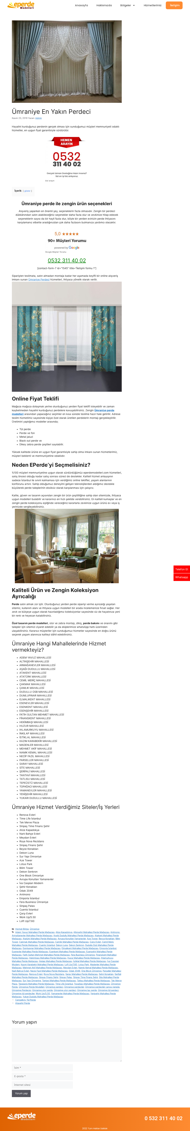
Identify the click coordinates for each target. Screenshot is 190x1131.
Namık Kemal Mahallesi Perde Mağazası (98, 967)
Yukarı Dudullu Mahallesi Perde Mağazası (43, 996)
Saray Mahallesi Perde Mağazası (81, 974)
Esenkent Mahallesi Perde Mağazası (67, 951)
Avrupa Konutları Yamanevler (72, 938)
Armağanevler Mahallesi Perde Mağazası (32, 935)
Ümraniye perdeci (54, 987)
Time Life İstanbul (64, 984)
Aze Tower (92, 938)
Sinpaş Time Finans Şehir (85, 977)
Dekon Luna (62, 945)
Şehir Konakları (106, 974)
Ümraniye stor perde (42, 990)
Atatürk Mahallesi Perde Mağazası (40, 938)
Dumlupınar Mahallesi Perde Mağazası (41, 948)
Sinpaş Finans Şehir (48, 977)
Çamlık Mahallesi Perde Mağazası (72, 942)
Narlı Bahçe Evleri (20, 971)
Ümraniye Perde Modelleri (31, 987)
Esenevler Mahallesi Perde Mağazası (30, 951)
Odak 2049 (74, 971)
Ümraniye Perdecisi (21, 990)
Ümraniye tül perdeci (108, 990)
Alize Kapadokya (64, 932)
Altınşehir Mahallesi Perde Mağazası (91, 932)
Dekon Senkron (76, 945)
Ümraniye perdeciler (74, 987)
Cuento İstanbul (47, 945)
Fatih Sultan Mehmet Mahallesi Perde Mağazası (46, 955)
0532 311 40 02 (67, 260)
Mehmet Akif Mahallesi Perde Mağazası (42, 967)
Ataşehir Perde (22, 1003)
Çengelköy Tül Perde (25, 1000)
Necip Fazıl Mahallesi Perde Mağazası (49, 971)
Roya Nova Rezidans (54, 974)
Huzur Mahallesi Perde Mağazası (83, 958)
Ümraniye (34, 929)
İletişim (175, 5)
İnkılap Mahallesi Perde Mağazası (55, 961)
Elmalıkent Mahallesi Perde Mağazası (80, 948)
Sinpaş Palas (65, 977)
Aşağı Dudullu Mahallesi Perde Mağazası (73, 935)
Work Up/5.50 (43, 993)
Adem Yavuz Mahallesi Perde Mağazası (34, 932)
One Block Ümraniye (91, 971)
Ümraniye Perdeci (39, 279)
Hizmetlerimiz (153, 5)
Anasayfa (81, 5)
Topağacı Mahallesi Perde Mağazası (92, 984)
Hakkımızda (104, 5)
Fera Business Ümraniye (83, 955)
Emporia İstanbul (107, 948)
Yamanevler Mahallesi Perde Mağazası (70, 993)
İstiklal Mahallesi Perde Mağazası (89, 961)
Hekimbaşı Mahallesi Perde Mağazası (47, 958)
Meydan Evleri (70, 967)
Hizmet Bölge (22, 929)
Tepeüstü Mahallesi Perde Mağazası (36, 984)
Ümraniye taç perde (87, 990)
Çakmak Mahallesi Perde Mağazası (36, 942)
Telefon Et (181, 569)
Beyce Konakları (106, 938)
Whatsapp (181, 577)
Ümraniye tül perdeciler (23, 993)
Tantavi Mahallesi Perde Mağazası (59, 980)
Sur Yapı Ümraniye (32, 980)
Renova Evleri (35, 974)
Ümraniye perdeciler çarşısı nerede (102, 987)
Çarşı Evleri (95, 942)
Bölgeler (125, 5)
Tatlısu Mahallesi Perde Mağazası (93, 980)
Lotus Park (83, 964)
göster (27, 191)
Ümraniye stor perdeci (65, 990)
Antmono (115, 932)
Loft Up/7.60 (71, 964)
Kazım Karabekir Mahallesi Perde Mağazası (42, 964)
